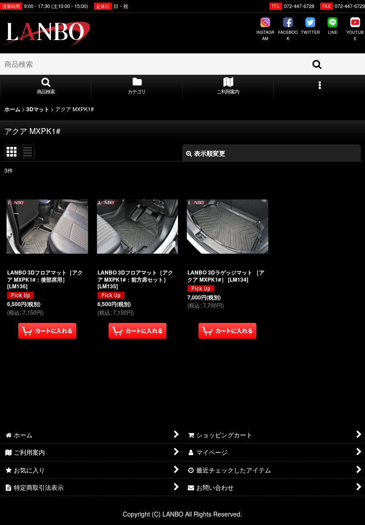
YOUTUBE (355, 35)
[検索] (317, 64)
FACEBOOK (287, 35)
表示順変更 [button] (209, 153)
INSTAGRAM (265, 35)
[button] (45, 86)
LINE (332, 32)
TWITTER (310, 32)
